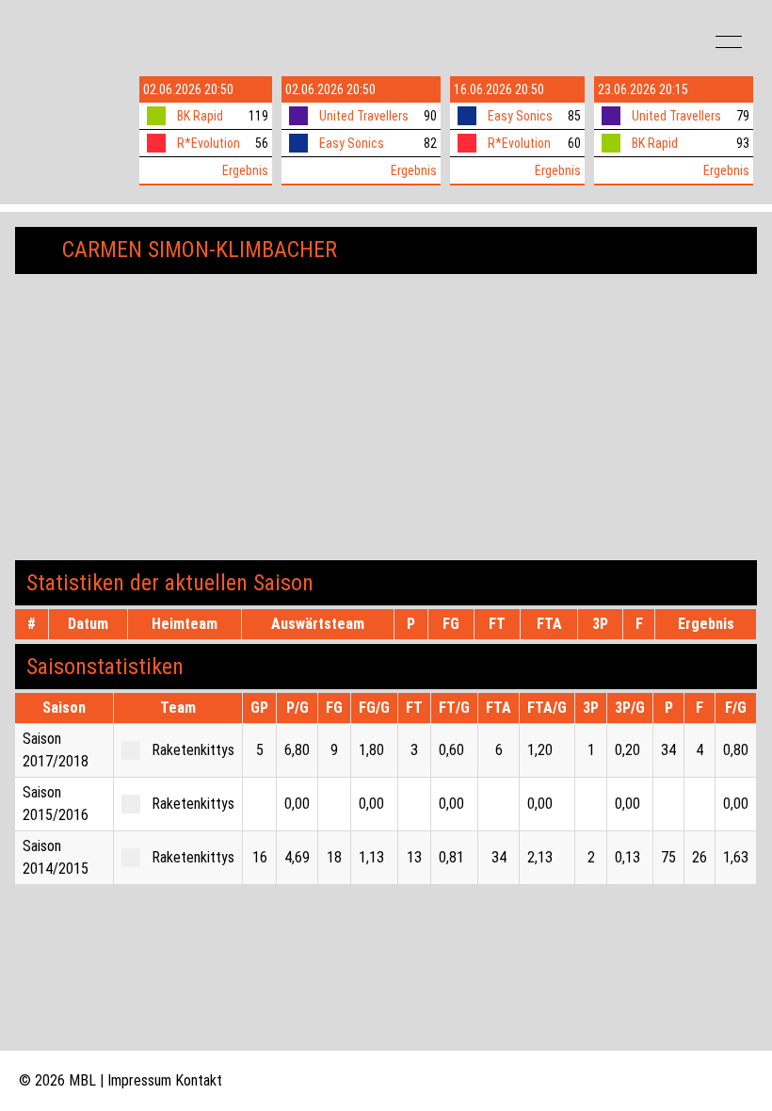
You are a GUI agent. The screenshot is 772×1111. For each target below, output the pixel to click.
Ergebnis (245, 170)
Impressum (139, 1080)
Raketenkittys (193, 750)
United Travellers (364, 115)
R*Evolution (208, 143)
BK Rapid (200, 115)
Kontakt (198, 1080)
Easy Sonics (351, 143)
